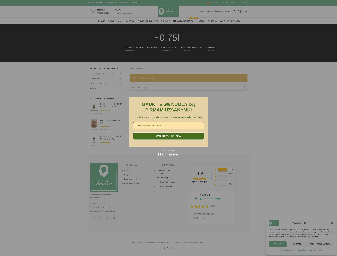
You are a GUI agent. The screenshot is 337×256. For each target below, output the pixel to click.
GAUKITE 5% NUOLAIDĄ (168, 136)
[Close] (205, 100)
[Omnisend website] (168, 153)
